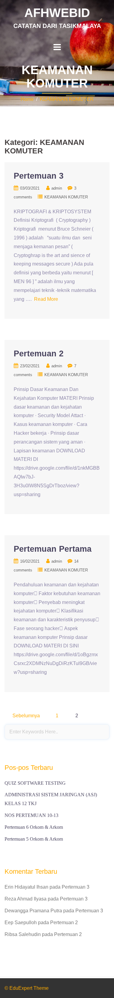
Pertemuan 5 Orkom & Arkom (34, 839)
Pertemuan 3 (39, 175)
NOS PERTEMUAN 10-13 (31, 815)
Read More (46, 299)
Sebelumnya (26, 715)
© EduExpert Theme (27, 988)
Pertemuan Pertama (53, 549)
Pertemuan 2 (39, 353)
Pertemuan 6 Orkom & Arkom (34, 827)
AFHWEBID (57, 12)
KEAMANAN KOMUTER (67, 99)
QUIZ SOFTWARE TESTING (35, 783)
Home (27, 99)
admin (56, 188)
